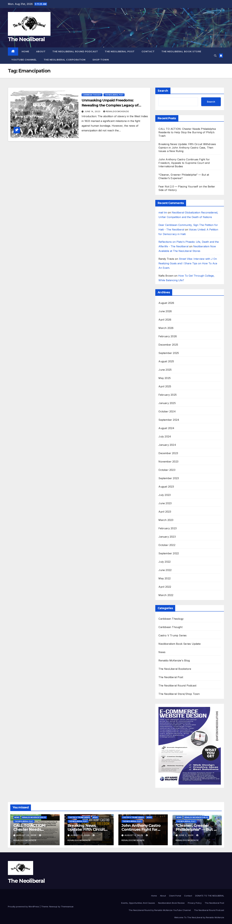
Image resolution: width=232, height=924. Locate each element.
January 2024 (167, 444)
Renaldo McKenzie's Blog (174, 660)
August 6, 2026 (134, 835)
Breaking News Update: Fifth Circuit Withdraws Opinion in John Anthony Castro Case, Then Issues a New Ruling (187, 148)
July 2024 (164, 436)
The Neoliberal (26, 39)
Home (25, 51)
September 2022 (168, 553)
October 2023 (166, 469)
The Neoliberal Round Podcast (75, 51)
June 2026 (165, 311)
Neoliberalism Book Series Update (179, 643)
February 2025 (167, 394)
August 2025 (166, 361)
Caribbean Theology (171, 618)
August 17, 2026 (80, 835)
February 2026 (167, 336)
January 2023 (166, 536)
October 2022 (166, 545)
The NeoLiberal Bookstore (174, 668)
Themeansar (67, 906)
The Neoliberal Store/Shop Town (179, 693)
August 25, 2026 (26, 835)
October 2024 (166, 411)
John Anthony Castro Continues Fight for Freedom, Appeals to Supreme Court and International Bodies (184, 163)
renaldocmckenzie (117, 111)
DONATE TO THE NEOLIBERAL (209, 895)
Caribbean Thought (92, 95)
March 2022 (165, 595)
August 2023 (166, 486)
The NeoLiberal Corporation (65, 59)
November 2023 (168, 461)
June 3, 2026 (186, 835)
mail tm (162, 212)
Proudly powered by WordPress (24, 906)
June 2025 (165, 369)
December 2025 (168, 344)
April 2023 (164, 511)
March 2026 (165, 328)
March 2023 (165, 520)
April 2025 (164, 386)
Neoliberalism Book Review (171, 903)
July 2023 (164, 494)
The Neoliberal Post (120, 51)
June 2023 (165, 503)
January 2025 (166, 403)
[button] (215, 55)
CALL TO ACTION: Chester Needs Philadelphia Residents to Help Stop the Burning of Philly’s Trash (187, 132)
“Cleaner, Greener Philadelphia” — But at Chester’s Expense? (196, 829)
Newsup (53, 906)
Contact (148, 51)
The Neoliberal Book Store (181, 51)
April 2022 (164, 586)
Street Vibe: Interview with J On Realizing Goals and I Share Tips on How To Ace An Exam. (187, 263)
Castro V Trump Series (172, 635)
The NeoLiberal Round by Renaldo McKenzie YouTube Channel (160, 910)
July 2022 (164, 561)
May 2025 (164, 378)
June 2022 (165, 570)
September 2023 (168, 478)
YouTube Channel (24, 59)
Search (163, 90)
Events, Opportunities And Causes (138, 903)
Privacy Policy (195, 903)
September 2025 (168, 353)
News (161, 652)
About (41, 51)
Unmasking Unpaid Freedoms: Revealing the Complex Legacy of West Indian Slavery (110, 105)
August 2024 (166, 428)
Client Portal (175, 895)
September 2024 (168, 419)
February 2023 (167, 528)
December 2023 (168, 453)
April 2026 (164, 319)
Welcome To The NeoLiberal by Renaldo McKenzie (199, 917)
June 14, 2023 (93, 111)
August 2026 (166, 302)
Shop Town (100, 59)
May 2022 (164, 578)
